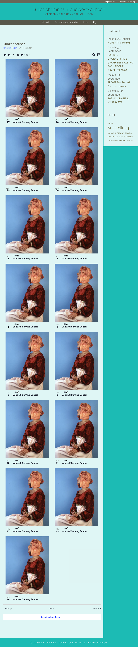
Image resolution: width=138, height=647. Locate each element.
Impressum (110, 2)
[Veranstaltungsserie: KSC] (18, 119)
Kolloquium (128, 133)
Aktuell (45, 22)
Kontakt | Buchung (127, 2)
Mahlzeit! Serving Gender (25, 122)
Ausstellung (118, 127)
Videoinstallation (113, 141)
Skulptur (129, 137)
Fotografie (111, 133)
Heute (51, 608)
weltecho (122, 141)
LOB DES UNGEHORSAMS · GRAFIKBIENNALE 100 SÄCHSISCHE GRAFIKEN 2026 (121, 62)
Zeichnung (129, 141)
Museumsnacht (120, 137)
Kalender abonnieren (50, 617)
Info (85, 22)
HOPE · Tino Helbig (119, 42)
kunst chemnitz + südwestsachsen (69, 9)
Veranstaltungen (10, 48)
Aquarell (110, 123)
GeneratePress (100, 642)
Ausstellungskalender (66, 22)
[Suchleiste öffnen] (94, 22)
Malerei (111, 136)
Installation (119, 133)
